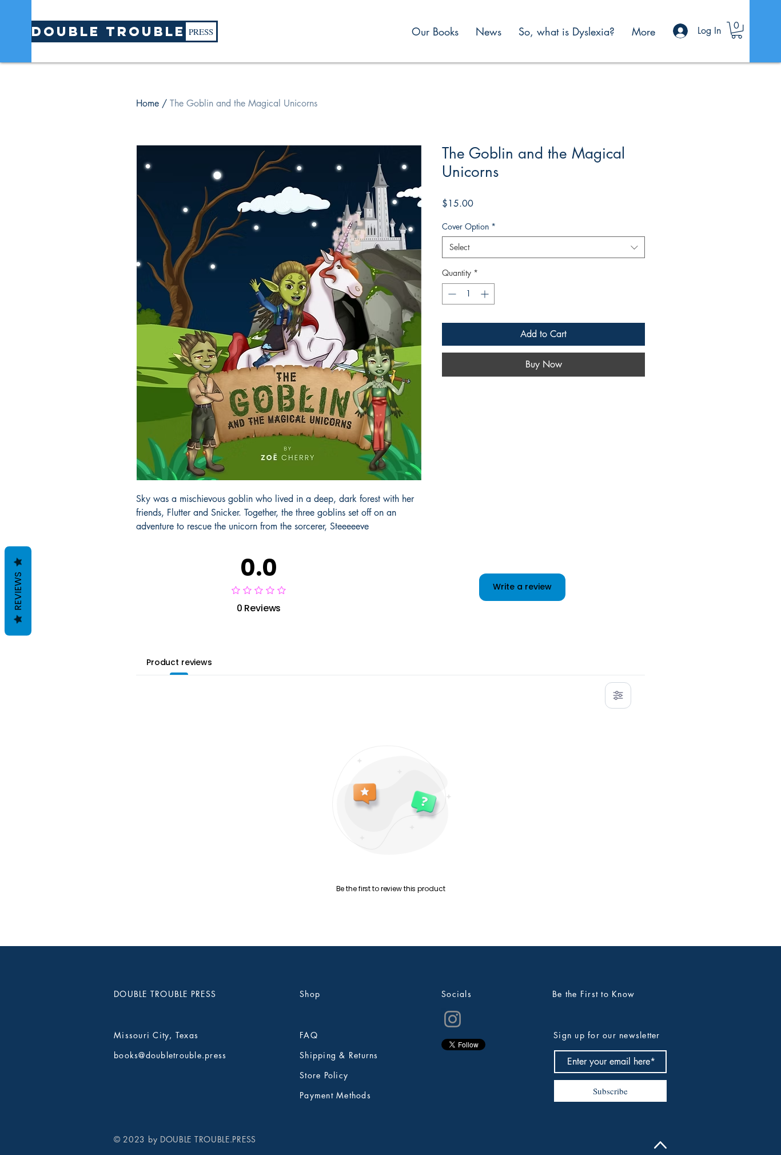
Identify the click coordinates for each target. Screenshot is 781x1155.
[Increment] (486, 294)
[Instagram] (452, 1019)
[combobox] (543, 247)
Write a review (522, 586)
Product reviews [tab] (179, 662)
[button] (737, 30)
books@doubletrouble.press (170, 1055)
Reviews (18, 591)
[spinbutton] (468, 294)
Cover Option (469, 226)
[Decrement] (451, 294)
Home (147, 103)
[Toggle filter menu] (618, 695)
